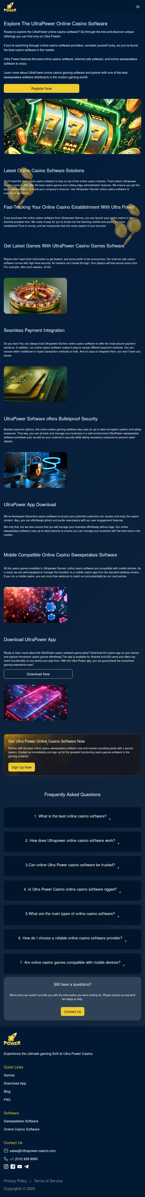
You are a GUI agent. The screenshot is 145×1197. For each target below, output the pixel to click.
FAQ (7, 1099)
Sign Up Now (22, 767)
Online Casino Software (21, 1128)
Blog (7, 1091)
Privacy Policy (15, 1180)
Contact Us (72, 1011)
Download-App (15, 1083)
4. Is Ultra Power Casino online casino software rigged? (70, 889)
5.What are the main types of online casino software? (70, 913)
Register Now (41, 88)
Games (9, 1074)
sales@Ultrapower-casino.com (33, 1150)
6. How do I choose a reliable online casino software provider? (70, 937)
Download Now (38, 673)
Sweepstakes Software (21, 1120)
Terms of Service (48, 1180)
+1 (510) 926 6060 (24, 1158)
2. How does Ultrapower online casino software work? (70, 840)
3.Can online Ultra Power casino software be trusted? (70, 864)
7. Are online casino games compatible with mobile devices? (70, 962)
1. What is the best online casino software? (70, 815)
